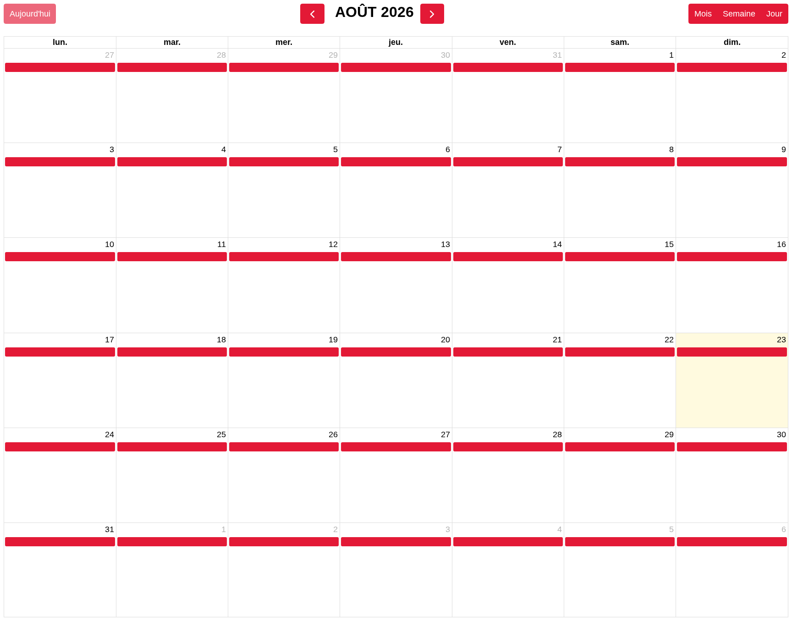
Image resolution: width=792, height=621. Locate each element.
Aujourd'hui (30, 13)
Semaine (739, 13)
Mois (703, 13)
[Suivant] (432, 14)
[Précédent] (312, 14)
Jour (774, 13)
